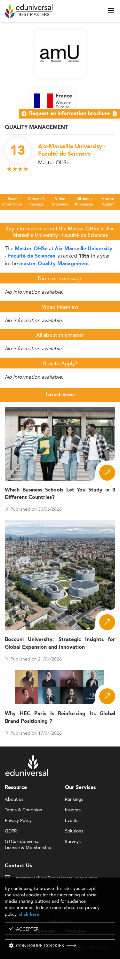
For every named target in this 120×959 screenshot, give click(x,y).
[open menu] (111, 10)
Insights (73, 810)
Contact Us (18, 866)
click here (29, 914)
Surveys (73, 842)
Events (71, 820)
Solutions (74, 831)
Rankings (74, 799)
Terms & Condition (23, 810)
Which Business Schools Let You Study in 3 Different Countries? (60, 493)
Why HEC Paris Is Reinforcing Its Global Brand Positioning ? (60, 717)
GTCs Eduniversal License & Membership (28, 842)
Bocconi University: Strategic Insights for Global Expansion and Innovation (60, 643)
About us (14, 799)
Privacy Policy (18, 820)
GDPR (11, 831)
